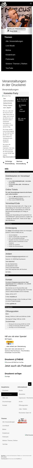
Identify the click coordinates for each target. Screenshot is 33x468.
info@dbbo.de (13, 296)
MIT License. (4, 457)
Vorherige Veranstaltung (9, 162)
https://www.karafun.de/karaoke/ (11, 157)
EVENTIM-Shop (20, 200)
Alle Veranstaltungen (14, 41)
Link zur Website (22, 119)
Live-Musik (10, 46)
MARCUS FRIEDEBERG (16, 29)
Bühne (8, 50)
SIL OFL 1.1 (19, 458)
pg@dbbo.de (13, 303)
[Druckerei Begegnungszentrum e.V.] (3, 4)
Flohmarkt (10, 59)
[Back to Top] (29, 384)
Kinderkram (10, 55)
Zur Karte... (8, 272)
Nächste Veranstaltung (21, 162)
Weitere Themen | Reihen (16, 64)
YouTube (9, 68)
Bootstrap (3, 455)
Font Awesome (4, 458)
